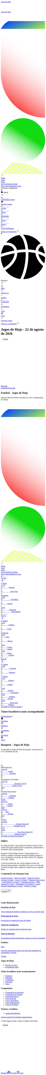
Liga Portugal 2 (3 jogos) (11, 882)
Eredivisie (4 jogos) (28, 882)
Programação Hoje (12, 967)
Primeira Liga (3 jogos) (37, 880)
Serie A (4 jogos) (20, 878)
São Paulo (9, 982)
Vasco (7, 984)
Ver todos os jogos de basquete (12, 836)
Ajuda (16, 1017)
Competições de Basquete (14, 992)
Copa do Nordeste (11, 1005)
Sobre (3, 1017)
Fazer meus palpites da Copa (11, 186)
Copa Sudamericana (12, 1003)
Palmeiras (8, 978)
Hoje (7, 388)
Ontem (3, 388)
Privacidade (23, 1017)
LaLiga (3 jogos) (7, 878)
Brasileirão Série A (12, 997)
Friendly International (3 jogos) (12, 886)
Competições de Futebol (13, 994)
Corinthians (9, 980)
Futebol (5, 339)
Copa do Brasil (10, 999)
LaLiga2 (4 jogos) (7, 880)
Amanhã (12, 388)
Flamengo (8, 976)
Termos (29, 1017)
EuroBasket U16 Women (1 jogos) (28, 884)
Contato (8, 1017)
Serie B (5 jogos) (33, 878)
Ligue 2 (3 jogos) (21, 880)
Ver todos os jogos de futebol (11, 707)
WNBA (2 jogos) (30, 886)
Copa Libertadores (11, 1001)
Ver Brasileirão (6, 716)
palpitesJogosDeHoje (12, 1013)
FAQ (12, 1017)
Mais (2, 947)
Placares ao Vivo (11, 965)
